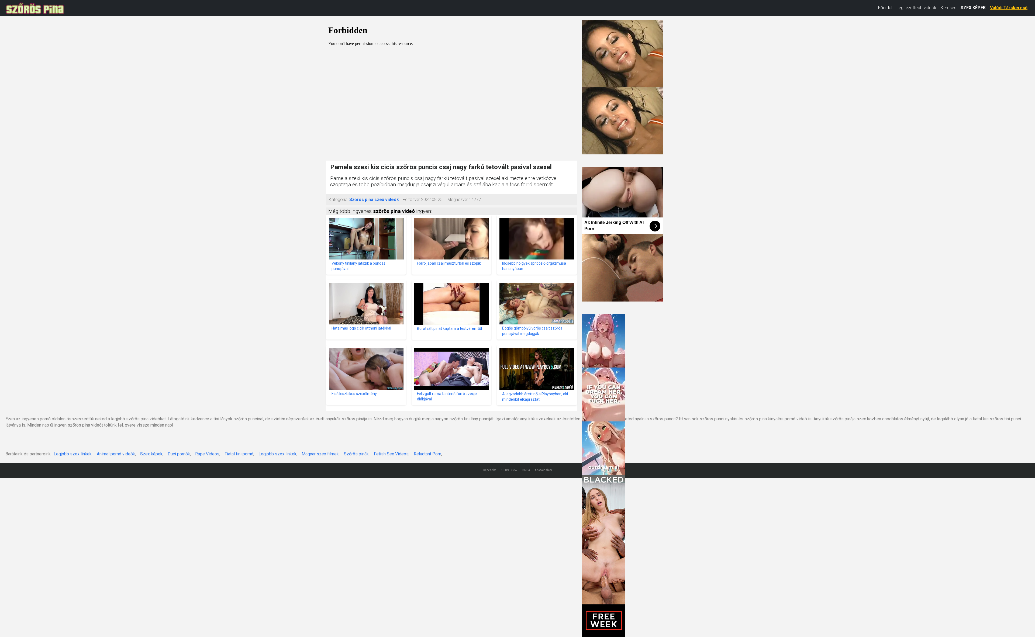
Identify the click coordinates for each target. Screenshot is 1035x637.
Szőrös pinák (356, 453)
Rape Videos (207, 453)
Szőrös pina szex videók (374, 199)
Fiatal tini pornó (239, 453)
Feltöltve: (411, 199)
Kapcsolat (489, 470)
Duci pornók (179, 453)
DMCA (526, 470)
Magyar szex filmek (320, 453)
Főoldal (885, 7)
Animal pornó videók (116, 453)
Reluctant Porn (427, 453)
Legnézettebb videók (916, 7)
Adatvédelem (543, 470)
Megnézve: (457, 199)
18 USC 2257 (509, 470)
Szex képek (151, 453)
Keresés (948, 7)
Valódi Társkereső (1008, 7)
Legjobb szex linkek (73, 453)
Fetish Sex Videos (391, 453)
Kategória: (338, 199)
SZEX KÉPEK (973, 7)
